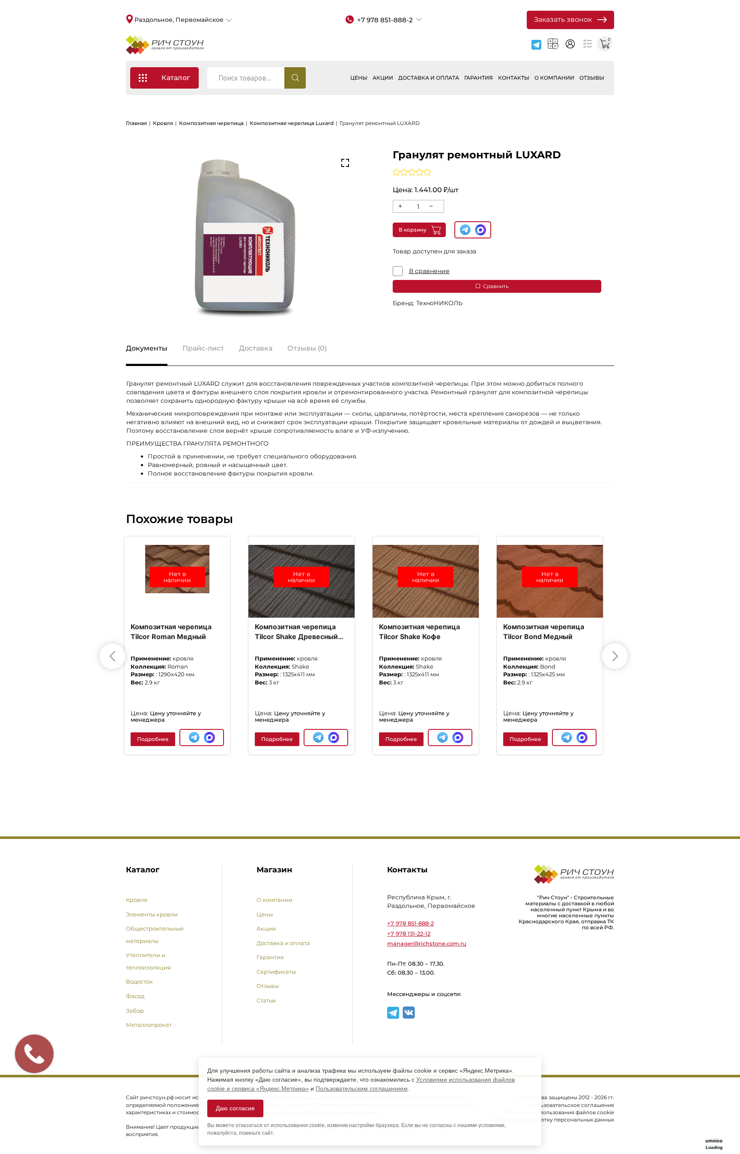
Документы (146, 348)
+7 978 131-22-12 (408, 933)
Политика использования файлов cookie (559, 1112)
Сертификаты (276, 971)
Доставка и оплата (428, 77)
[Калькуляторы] (553, 43)
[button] (345, 163)
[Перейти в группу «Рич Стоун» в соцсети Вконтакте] (409, 1016)
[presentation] (112, 656)
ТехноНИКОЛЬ (439, 303)
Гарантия (478, 77)
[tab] (146, 351)
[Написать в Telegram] (536, 45)
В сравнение (429, 271)
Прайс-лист (203, 348)
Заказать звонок (563, 19)
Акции (383, 77)
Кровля (163, 123)
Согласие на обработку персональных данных (551, 1119)
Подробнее (153, 739)
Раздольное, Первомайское (179, 20)
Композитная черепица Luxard (292, 123)
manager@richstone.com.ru (426, 943)
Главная (136, 123)
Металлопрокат (149, 1024)
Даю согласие (235, 1108)
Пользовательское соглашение (571, 1105)
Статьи (266, 1000)
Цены (358, 77)
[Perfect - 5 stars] (427, 172)
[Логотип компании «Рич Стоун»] (165, 45)
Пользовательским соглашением (362, 1088)
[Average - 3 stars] (412, 172)
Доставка (255, 348)
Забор (135, 1010)
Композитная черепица (211, 123)
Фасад (135, 996)
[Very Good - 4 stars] (420, 172)
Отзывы (591, 77)
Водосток (139, 981)
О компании (554, 77)
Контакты (513, 77)
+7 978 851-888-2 (410, 923)
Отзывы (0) (307, 348)
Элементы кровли (152, 914)
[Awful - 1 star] (396, 172)
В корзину (413, 229)
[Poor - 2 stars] (404, 172)
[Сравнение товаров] (587, 43)
